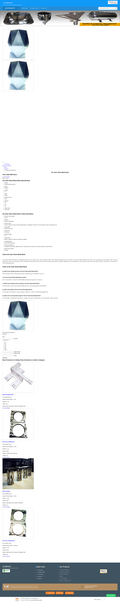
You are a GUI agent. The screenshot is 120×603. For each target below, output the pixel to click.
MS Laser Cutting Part (8, 441)
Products (6, 168)
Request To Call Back (6, 165)
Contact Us (44, 8)
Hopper (61, 576)
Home (5, 167)
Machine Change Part (64, 574)
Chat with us (112, 595)
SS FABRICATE (12, 4)
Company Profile (34, 8)
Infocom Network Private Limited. (36, 600)
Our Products (10, 8)
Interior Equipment (63, 578)
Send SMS (60, 593)
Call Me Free (70, 593)
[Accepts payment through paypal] (103, 572)
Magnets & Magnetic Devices (65, 580)
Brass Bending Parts (8, 394)
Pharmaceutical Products (65, 570)
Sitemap (39, 578)
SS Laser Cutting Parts (8, 540)
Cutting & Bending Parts (64, 572)
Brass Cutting (6, 491)
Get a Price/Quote (6, 176)
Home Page (24, 8)
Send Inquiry (7, 164)
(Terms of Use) (35, 598)
